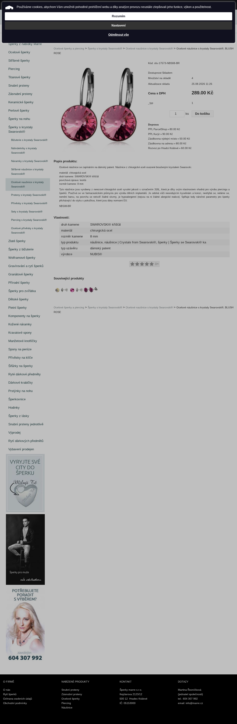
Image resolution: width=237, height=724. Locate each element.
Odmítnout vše (118, 34)
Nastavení (118, 25)
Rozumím (118, 16)
